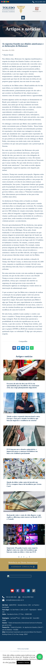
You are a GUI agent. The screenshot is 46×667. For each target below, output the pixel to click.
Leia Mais (12, 662)
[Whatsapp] (39, 656)
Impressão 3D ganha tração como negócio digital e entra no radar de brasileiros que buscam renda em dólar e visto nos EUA (22, 550)
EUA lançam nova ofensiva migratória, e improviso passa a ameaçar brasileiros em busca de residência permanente (22, 451)
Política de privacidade (23, 649)
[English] (2, 2)
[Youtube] (12, 590)
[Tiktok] (33, 590)
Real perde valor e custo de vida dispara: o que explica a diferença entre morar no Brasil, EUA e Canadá (24, 517)
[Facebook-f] (17, 590)
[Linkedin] (28, 590)
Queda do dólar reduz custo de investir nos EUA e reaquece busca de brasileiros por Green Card (24, 484)
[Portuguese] (6, 2)
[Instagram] (23, 590)
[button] (23, 17)
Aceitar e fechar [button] (23, 662)
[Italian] (4, 2)
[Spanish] (8, 2)
